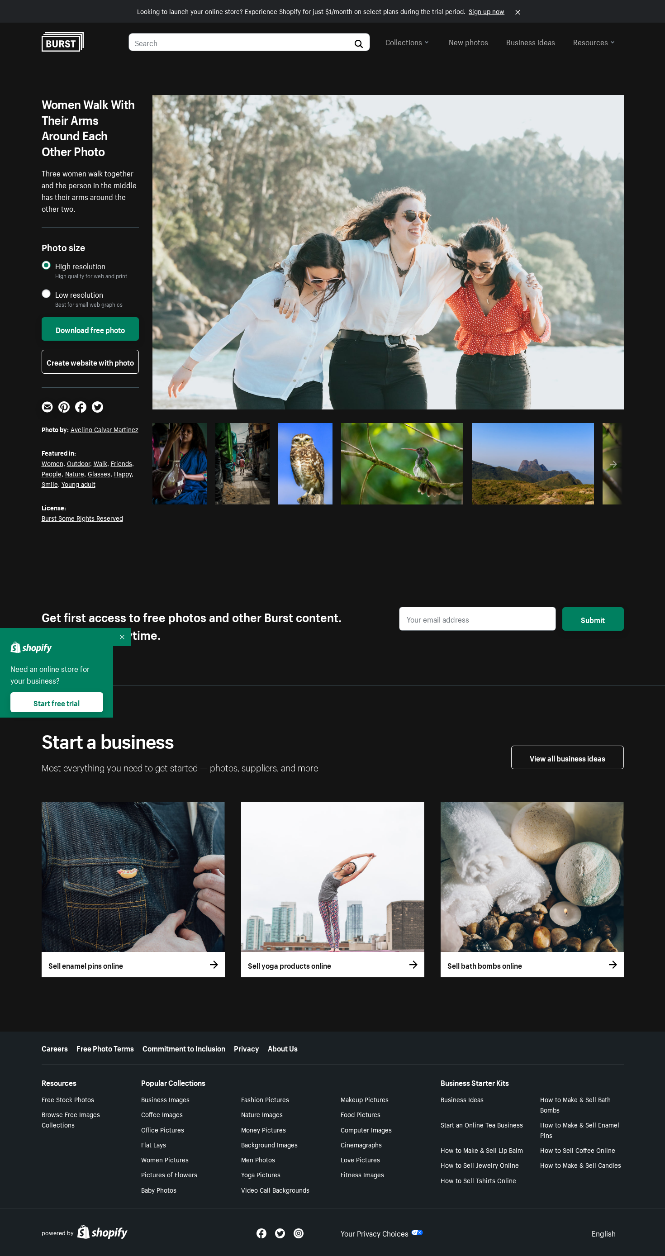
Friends (121, 463)
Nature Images (262, 1114)
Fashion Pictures (265, 1099)
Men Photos (258, 1159)
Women (52, 463)
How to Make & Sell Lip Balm (482, 1150)
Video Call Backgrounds (275, 1189)
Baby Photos (158, 1189)
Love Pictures (360, 1159)
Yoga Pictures (260, 1174)
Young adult (78, 484)
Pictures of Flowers (169, 1174)
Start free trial (56, 702)
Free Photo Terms (105, 1047)
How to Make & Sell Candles (580, 1165)
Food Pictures (360, 1114)
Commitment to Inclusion (183, 1047)
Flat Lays (153, 1144)
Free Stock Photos (68, 1099)
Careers (55, 1047)
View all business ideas (567, 757)
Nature (74, 473)
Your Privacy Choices (374, 1232)
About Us (283, 1047)
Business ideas (530, 41)
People (52, 473)
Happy (123, 473)
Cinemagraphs (361, 1144)
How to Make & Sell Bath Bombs (575, 1104)
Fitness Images (362, 1174)
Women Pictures (165, 1159)
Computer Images (366, 1129)
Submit (593, 619)
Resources (590, 41)
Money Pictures (263, 1129)
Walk (100, 463)
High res (400, 495)
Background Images (269, 1144)
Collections (403, 41)
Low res (182, 495)
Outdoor (78, 463)
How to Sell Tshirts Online (478, 1180)
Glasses (99, 473)
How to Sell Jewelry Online (480, 1165)
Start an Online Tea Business (482, 1124)
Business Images (165, 1099)
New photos (468, 41)
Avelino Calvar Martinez (104, 429)
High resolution (80, 266)
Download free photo (90, 329)
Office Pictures (162, 1129)
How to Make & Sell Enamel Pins (579, 1129)
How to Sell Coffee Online (577, 1150)
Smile (50, 484)
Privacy (246, 1047)
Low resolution (79, 294)
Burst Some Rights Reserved (82, 518)
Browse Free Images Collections (71, 1119)
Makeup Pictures (365, 1099)
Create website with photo (90, 361)
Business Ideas (462, 1099)
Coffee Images (162, 1114)
